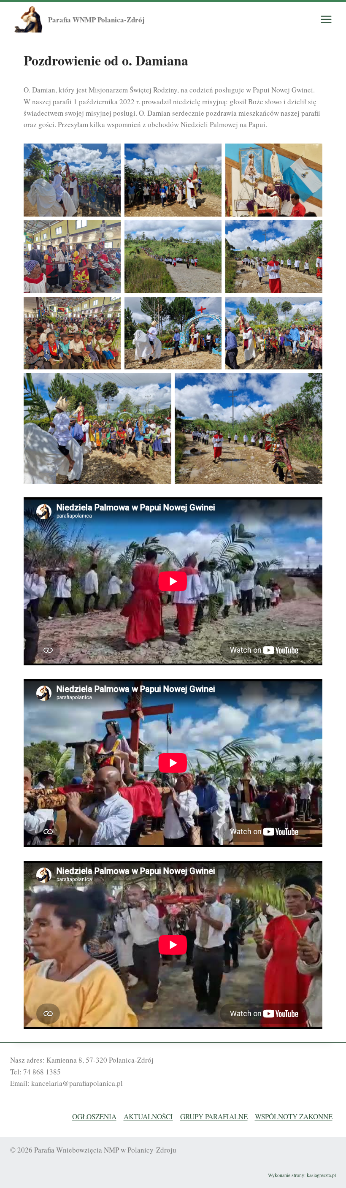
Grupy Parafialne (214, 1116)
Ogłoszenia (94, 1116)
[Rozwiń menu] (326, 19)
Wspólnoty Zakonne (293, 1116)
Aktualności (148, 1116)
